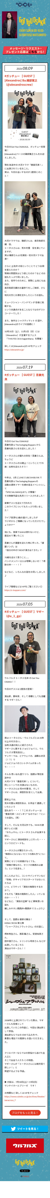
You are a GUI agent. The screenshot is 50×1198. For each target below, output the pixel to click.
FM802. (25, 1176)
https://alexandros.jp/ (14, 349)
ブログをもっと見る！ (25, 1112)
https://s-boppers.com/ (15, 590)
